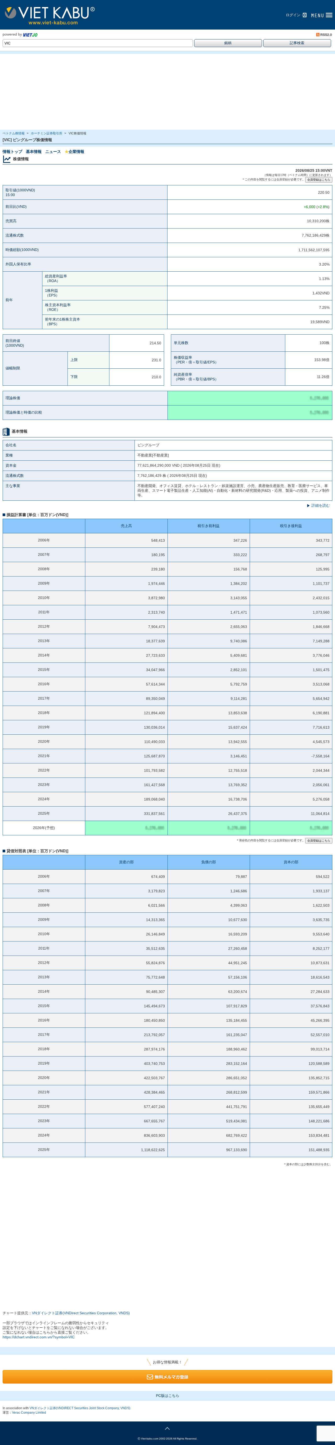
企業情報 (74, 151)
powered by (12, 34)
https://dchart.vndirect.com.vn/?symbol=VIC (39, 1337)
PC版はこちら (167, 1395)
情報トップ (12, 151)
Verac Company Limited (29, 1412)
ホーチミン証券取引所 (46, 133)
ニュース (53, 151)
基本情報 (34, 151)
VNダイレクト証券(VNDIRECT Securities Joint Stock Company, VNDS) (80, 1408)
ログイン (293, 15)
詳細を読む (320, 505)
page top (167, 1427)
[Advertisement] (157, 91)
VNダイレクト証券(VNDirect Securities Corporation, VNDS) (81, 1313)
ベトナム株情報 (14, 133)
